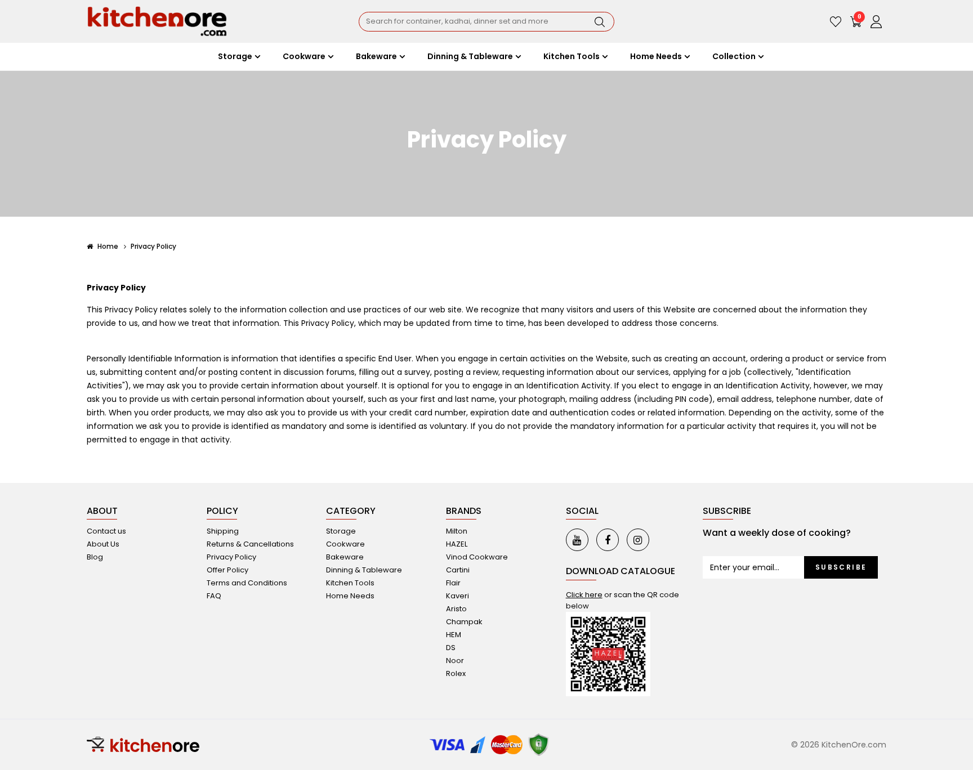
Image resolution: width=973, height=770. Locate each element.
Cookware (345, 544)
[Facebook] (607, 540)
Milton (456, 531)
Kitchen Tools (350, 583)
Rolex (456, 673)
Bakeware (345, 557)
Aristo (456, 608)
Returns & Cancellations (250, 544)
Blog (95, 557)
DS (451, 647)
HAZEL (456, 544)
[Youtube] (577, 540)
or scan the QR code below (622, 600)
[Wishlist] (835, 21)
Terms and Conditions (247, 583)
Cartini (458, 570)
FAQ (214, 595)
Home (107, 246)
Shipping (223, 531)
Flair (453, 583)
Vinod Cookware (477, 557)
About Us (103, 544)
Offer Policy (227, 570)
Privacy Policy (153, 246)
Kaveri (457, 595)
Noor (455, 660)
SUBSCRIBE (841, 567)
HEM (453, 634)
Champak (464, 621)
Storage (341, 531)
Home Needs (350, 595)
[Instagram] (638, 540)
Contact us (106, 531)
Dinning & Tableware (364, 570)
